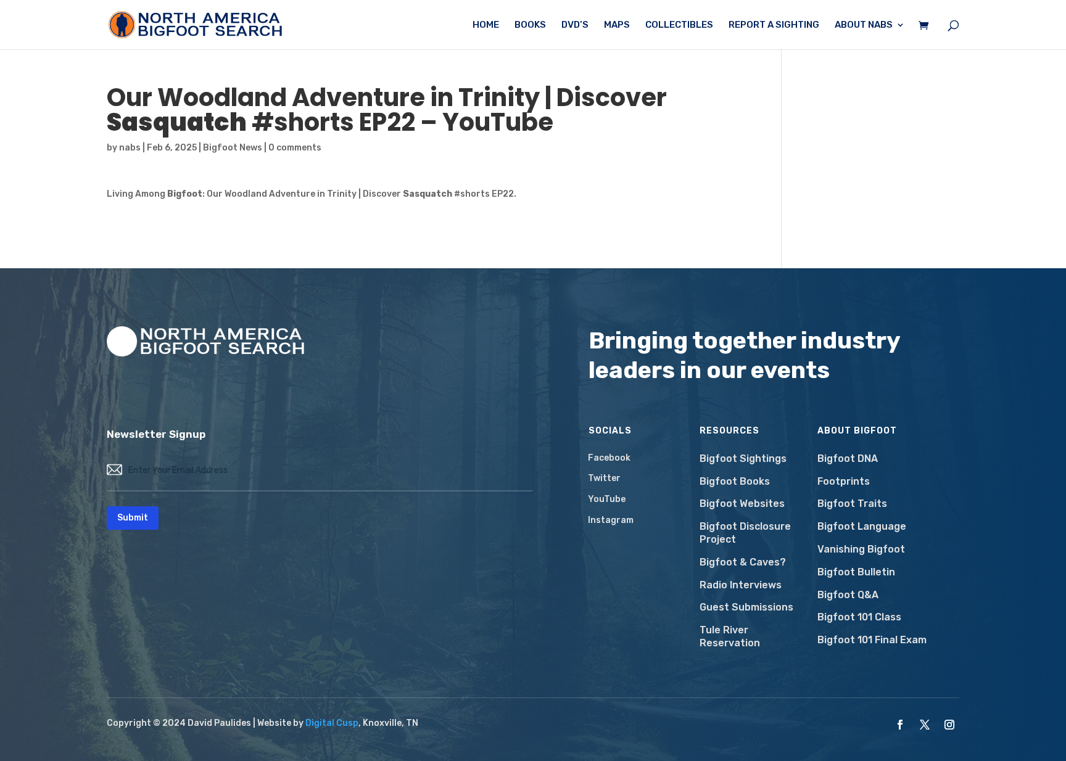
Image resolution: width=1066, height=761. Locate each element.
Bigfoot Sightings (743, 458)
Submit (132, 517)
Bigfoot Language (861, 526)
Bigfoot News (232, 147)
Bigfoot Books (735, 481)
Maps (617, 25)
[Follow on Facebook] (900, 724)
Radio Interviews (741, 585)
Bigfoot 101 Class (859, 617)
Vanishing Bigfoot (861, 549)
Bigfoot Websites (742, 503)
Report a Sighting (774, 25)
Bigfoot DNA (847, 458)
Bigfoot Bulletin (856, 572)
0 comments (294, 147)
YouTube (607, 499)
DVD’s (575, 25)
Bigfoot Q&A (847, 595)
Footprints (843, 481)
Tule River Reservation (730, 636)
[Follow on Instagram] (949, 724)
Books (530, 25)
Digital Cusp (331, 723)
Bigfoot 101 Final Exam (872, 640)
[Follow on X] (925, 724)
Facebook (609, 458)
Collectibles (679, 25)
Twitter (604, 478)
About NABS (864, 25)
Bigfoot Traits (852, 503)
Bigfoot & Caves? (743, 562)
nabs (130, 147)
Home (486, 25)
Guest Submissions (746, 607)
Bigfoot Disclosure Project (745, 532)
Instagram (611, 520)
